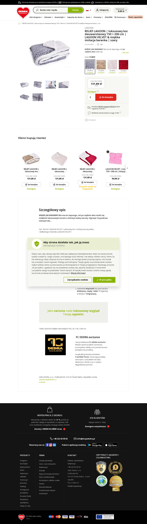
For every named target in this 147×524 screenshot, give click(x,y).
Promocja (121, 17)
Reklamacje (43, 467)
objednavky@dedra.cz (48, 379)
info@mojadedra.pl (86, 438)
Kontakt (42, 382)
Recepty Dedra (25, 496)
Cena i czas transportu (47, 464)
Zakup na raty (25, 506)
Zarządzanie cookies (77, 279)
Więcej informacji (78, 273)
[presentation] (19, 168)
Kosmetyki (59, 17)
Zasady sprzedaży (45, 460)
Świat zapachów (135, 17)
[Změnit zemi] (87, 10)
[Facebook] (47, 445)
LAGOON (89, 27)
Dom (88, 17)
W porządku (105, 279)
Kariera (41, 484)
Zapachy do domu (74, 17)
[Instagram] (50, 445)
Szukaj (75, 10)
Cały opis (125, 52)
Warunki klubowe (45, 487)
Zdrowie (47, 17)
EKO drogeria (35, 17)
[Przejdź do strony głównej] (23, 12)
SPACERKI (108, 17)
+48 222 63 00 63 (60, 438)
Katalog (23, 486)
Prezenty (97, 17)
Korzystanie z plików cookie (49, 480)
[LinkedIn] (54, 445)
